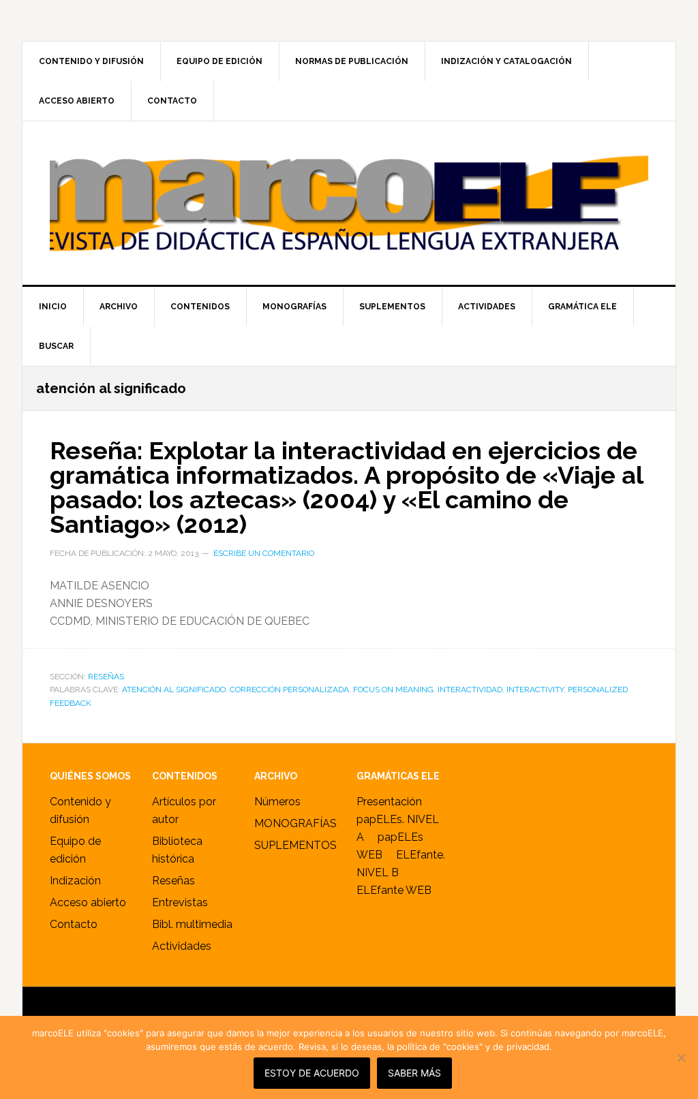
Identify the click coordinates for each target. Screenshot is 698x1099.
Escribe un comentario (263, 553)
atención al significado (174, 689)
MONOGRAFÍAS (295, 823)
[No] (681, 1057)
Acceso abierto (88, 902)
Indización (75, 880)
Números (277, 801)
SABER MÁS (414, 1073)
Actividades (181, 946)
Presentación (389, 801)
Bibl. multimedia (192, 924)
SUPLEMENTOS (295, 845)
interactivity (535, 689)
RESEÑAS (106, 676)
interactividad (470, 689)
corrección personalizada (289, 689)
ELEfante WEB (393, 890)
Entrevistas (180, 902)
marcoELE (349, 203)
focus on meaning (393, 689)
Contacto (73, 924)
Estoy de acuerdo (311, 1073)
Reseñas (173, 880)
